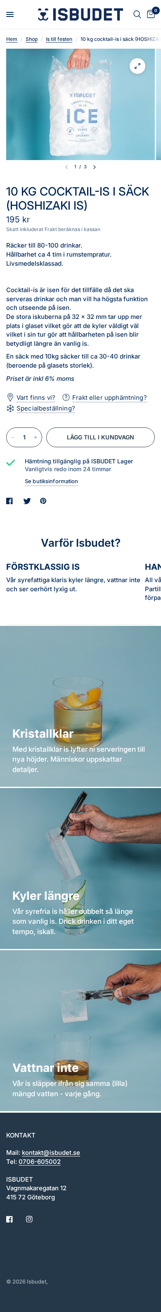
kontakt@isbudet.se (51, 1152)
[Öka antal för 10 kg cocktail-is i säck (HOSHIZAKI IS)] (35, 437)
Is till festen (59, 39)
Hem (11, 39)
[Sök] (137, 14)
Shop (32, 39)
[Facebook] (15, 1219)
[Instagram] (35, 1219)
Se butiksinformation (51, 481)
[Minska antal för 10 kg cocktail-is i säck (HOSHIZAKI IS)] (13, 437)
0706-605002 (40, 1162)
